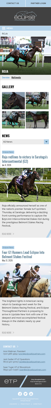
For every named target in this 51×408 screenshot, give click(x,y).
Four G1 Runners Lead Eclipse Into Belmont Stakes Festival (23, 254)
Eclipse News (8, 152)
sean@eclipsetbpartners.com (32, 370)
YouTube (31, 394)
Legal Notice (13, 404)
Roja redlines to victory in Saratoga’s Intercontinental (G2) (25, 159)
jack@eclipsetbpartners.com (32, 362)
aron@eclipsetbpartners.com (32, 354)
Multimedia (16, 77)
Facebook (20, 394)
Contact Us (12, 3)
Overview (6, 77)
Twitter (25, 394)
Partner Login (38, 3)
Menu (9, 28)
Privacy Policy (25, 404)
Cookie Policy (37, 404)
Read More (6, 233)
